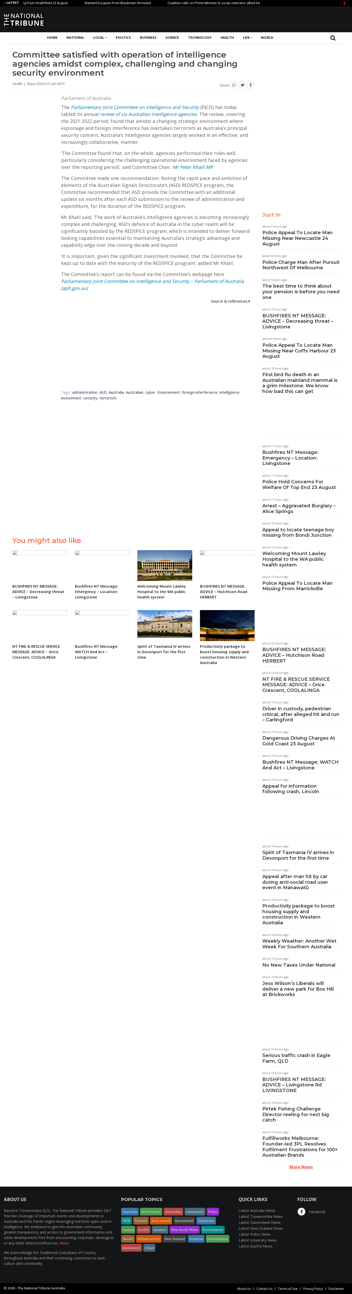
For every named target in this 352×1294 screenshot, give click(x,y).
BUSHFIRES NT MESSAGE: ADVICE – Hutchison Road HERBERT (294, 655)
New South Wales (184, 1229)
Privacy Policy (313, 1289)
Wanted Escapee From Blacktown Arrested (100, 3)
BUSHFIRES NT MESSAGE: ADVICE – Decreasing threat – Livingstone (297, 321)
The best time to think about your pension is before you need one (301, 291)
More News (301, 1167)
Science (172, 37)
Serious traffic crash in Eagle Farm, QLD (296, 1058)
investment (71, 397)
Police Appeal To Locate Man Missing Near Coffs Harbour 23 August (299, 350)
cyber (150, 392)
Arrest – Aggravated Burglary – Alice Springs (299, 508)
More (64, 1243)
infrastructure (149, 1238)
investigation (217, 1238)
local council (161, 1220)
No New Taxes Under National (299, 965)
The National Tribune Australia (41, 1288)
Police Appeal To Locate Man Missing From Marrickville (297, 586)
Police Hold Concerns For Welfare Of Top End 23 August (299, 484)
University (206, 1220)
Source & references (230, 301)
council (128, 1229)
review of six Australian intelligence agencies (148, 114)
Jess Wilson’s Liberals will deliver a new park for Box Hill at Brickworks (298, 989)
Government (151, 1211)
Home (52, 37)
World (267, 37)
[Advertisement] (254, 18)
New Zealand (174, 1238)
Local (98, 37)
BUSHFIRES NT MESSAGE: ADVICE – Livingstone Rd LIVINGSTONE (294, 1085)
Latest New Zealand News (261, 1228)
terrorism (107, 397)
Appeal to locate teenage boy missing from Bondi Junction (298, 532)
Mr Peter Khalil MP (193, 167)
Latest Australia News (257, 1210)
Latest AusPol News (255, 1246)
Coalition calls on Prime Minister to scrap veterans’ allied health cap (202, 3)
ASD (103, 392)
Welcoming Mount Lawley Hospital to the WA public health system (294, 559)
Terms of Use (288, 1289)
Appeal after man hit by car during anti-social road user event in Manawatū (295, 882)
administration (84, 392)
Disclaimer (336, 1289)
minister (160, 1229)
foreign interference (199, 392)
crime (149, 1247)
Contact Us (264, 1289)
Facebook (316, 1211)
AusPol (143, 1229)
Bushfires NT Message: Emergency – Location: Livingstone (290, 457)
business (196, 1238)
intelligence (229, 392)
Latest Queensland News (260, 1222)
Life (246, 37)
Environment (168, 392)
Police (212, 1211)
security (90, 397)
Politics (123, 37)
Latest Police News (255, 1234)
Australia (116, 392)
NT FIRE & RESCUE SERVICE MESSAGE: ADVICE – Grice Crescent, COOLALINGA (296, 684)
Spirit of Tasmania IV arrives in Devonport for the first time (298, 855)
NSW (126, 1220)
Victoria (141, 1220)
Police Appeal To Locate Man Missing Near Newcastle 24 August (297, 238)
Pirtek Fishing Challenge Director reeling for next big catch (295, 1114)
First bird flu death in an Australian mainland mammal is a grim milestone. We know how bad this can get (300, 383)
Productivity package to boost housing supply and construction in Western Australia (298, 914)
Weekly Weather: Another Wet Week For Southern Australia (299, 944)
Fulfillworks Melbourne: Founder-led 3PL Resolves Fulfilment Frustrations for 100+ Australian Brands (300, 1146)
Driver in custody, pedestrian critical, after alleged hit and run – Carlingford (300, 714)
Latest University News (258, 1240)
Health (227, 37)
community (195, 1211)
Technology (200, 37)
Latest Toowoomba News (261, 1216)
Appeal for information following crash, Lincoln (290, 789)
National (75, 37)
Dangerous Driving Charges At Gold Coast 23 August (298, 741)
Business (148, 37)
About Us (244, 1289)
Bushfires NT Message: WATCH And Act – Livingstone (300, 765)
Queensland (184, 1220)
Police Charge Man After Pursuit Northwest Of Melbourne (301, 265)
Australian (134, 392)
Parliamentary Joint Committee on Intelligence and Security (135, 107)
